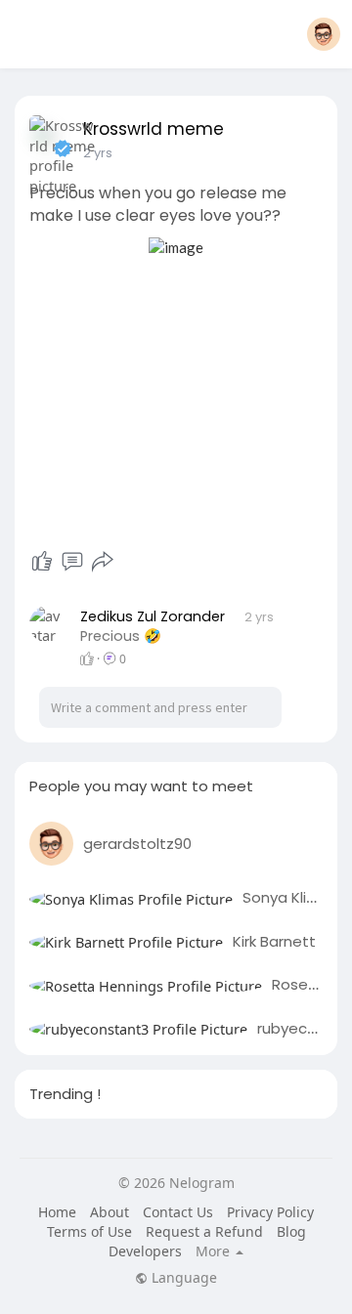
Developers (145, 1251)
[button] (323, 34)
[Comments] (72, 561)
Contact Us (178, 1212)
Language (182, 1278)
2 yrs (97, 153)
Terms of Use (89, 1231)
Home (57, 1212)
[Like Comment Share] (71, 561)
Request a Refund (204, 1231)
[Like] (42, 561)
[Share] (102, 561)
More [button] (215, 1251)
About (109, 1212)
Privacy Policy (270, 1212)
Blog (291, 1231)
